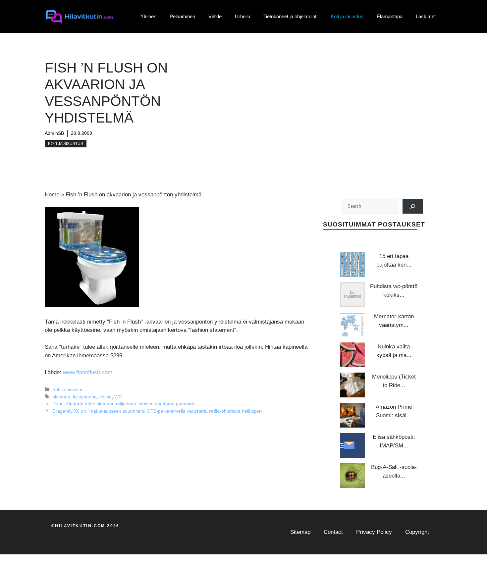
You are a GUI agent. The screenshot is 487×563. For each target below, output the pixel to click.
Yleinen (148, 16)
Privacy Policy (374, 532)
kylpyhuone (85, 396)
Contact (333, 532)
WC (118, 396)
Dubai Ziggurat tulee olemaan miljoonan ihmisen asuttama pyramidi (123, 403)
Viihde (215, 16)
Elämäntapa (390, 16)
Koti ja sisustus (347, 16)
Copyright (417, 532)
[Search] (413, 206)
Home (52, 194)
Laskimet (426, 16)
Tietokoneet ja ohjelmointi (290, 16)
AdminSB (54, 133)
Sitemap (300, 532)
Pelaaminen (182, 16)
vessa (105, 396)
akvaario (61, 396)
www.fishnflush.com (87, 372)
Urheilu (242, 16)
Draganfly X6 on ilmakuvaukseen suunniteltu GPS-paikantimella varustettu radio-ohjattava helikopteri (157, 411)
